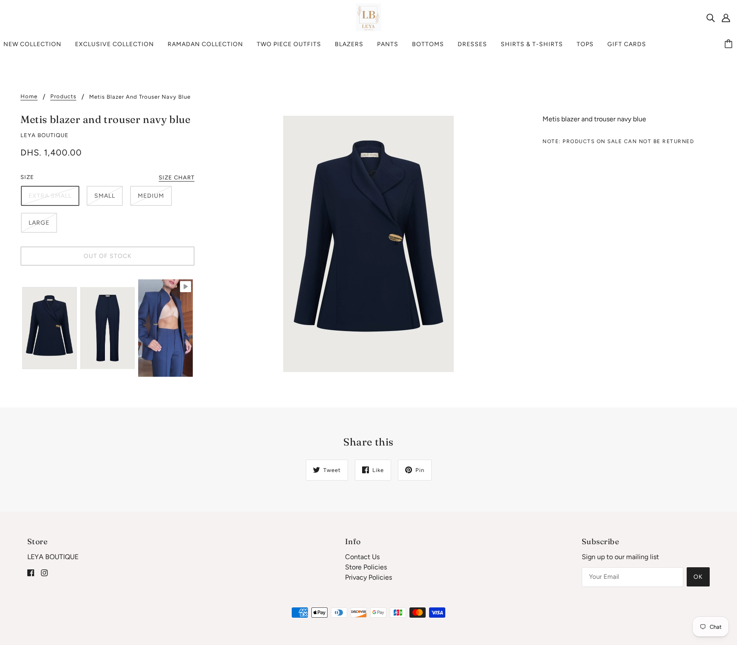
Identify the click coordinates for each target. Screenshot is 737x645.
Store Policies (366, 567)
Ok (698, 576)
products (63, 97)
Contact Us (362, 557)
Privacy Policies (368, 577)
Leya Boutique (44, 135)
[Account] (726, 17)
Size (27, 177)
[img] (710, 17)
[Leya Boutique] (368, 17)
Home (29, 97)
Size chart (176, 178)
